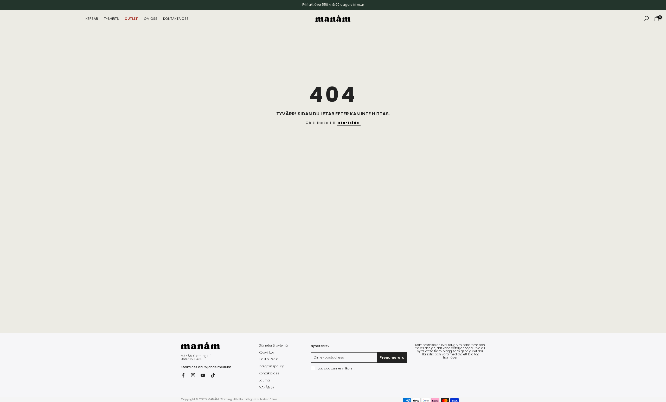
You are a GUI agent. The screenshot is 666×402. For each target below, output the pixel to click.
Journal (265, 380)
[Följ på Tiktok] (212, 375)
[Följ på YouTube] (203, 375)
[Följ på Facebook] (183, 375)
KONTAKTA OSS (176, 18)
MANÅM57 (266, 387)
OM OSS (150, 18)
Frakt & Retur (268, 359)
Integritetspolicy (271, 366)
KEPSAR (92, 18)
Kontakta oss (269, 373)
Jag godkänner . (336, 368)
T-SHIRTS (111, 18)
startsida (348, 123)
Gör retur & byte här (274, 345)
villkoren (348, 368)
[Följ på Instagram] (193, 375)
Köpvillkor (266, 352)
